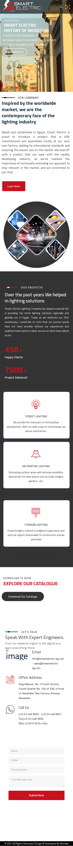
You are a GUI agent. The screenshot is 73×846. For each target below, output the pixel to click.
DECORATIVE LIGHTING (36, 466)
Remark (64, 843)
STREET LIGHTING (36, 416)
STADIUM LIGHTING (36, 524)
